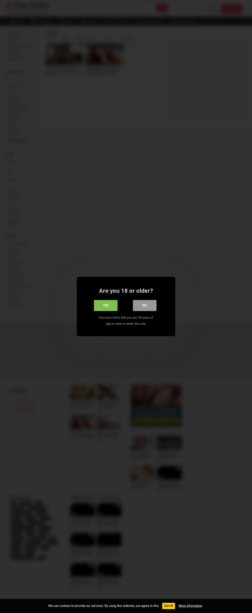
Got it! (168, 606)
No (145, 305)
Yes (106, 305)
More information (190, 606)
